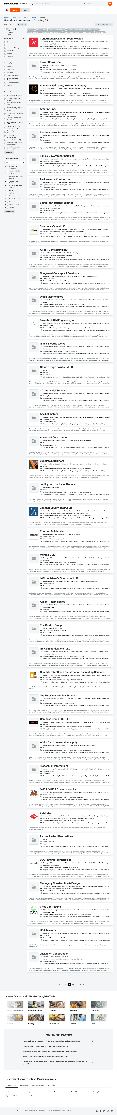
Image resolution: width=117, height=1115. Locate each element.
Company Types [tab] (11, 1085)
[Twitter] (104, 1111)
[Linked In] (97, 1111)
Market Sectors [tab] (24, 1085)
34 (66, 985)
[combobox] (97, 3)
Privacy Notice (33, 1110)
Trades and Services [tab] (38, 1085)
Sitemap (69, 1110)
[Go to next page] (83, 984)
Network (24, 3)
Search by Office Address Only (11, 31)
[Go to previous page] (55, 984)
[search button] (110, 4)
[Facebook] (100, 1111)
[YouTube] (112, 1111)
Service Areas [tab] (51, 1085)
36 (73, 985)
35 (70, 985)
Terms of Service (43, 1110)
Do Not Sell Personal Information (57, 1110)
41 (80, 985)
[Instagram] (108, 1111)
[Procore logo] (11, 4)
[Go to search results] (23, 162)
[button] (5, 42)
